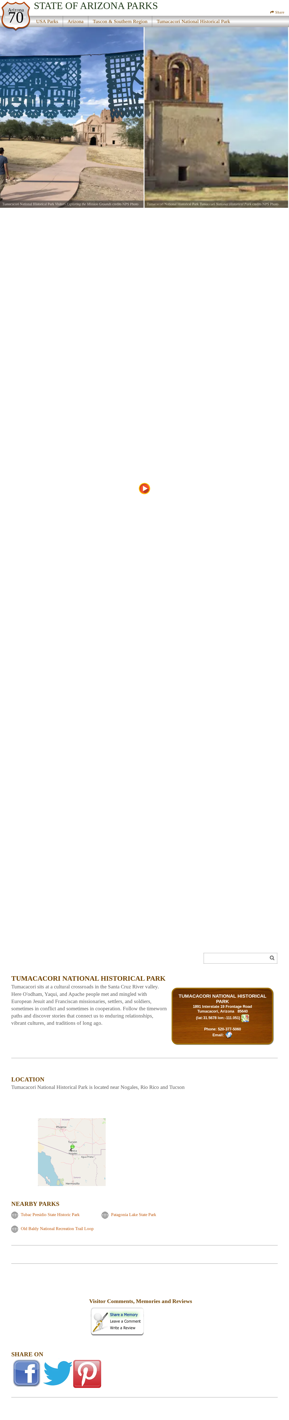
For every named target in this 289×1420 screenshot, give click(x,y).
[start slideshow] (144, 488)
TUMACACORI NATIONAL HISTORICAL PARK (222, 998)
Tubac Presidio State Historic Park (50, 1214)
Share (279, 12)
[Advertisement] (62, 959)
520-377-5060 (229, 1029)
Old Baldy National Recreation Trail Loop (57, 1228)
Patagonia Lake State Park (133, 1214)
